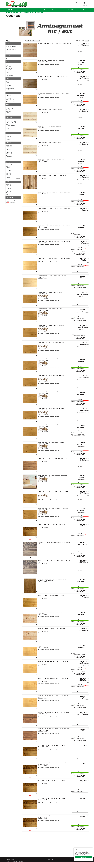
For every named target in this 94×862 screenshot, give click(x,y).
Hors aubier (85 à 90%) (12, 86)
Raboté (9, 96)
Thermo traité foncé (11, 125)
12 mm (9, 188)
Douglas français (11, 73)
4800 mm (9, 148)
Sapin (8, 72)
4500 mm (9, 149)
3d (8, 112)
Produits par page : (80, 40)
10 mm (9, 191)
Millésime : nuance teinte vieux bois (13, 136)
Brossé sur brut (10, 98)
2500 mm (9, 156)
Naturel (9, 119)
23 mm (9, 194)
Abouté (9, 85)
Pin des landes (10, 75)
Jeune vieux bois (11, 88)
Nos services (55, 9)
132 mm (9, 170)
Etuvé (8, 124)
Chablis (9, 66)
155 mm (9, 174)
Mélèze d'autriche (11, 71)
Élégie (9, 111)
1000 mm (9, 146)
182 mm (9, 176)
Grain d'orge (10, 108)
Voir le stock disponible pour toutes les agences (80, 55)
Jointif (8, 109)
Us (8, 89)
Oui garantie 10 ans (11, 122)
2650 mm (9, 155)
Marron (9, 139)
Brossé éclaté (10, 99)
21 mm (9, 187)
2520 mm (9, 153)
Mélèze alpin (10, 68)
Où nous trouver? (75, 9)
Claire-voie (9, 114)
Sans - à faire (10, 129)
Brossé (9, 95)
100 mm (9, 177)
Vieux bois (9, 65)
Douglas (9, 69)
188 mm (9, 171)
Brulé (8, 128)
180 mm (9, 167)
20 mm (9, 185)
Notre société (65, 9)
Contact (85, 9)
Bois (8, 58)
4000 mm (9, 145)
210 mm (9, 166)
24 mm (9, 189)
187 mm (9, 173)
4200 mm (9, 152)
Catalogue (47, 9)
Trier (24, 40)
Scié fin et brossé (11, 101)
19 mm (9, 184)
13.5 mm (9, 192)
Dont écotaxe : (80, 64)
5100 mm (9, 150)
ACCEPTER (83, 857)
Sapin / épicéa (10, 63)
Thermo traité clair (11, 121)
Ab (8, 81)
